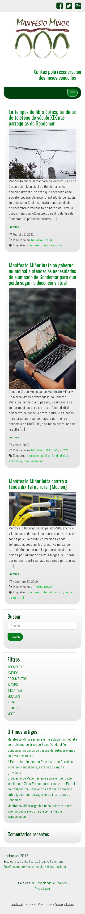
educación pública (39, 456)
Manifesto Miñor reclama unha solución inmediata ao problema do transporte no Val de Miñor (42, 742)
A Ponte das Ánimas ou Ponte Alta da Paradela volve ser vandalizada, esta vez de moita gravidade (40, 767)
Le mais (14, 227)
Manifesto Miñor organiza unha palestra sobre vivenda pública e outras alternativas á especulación (40, 811)
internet (47, 592)
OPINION (13, 707)
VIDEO (12, 713)
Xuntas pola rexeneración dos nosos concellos (57, 74)
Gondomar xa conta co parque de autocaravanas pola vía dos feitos (41, 753)
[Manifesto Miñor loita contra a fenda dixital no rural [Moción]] (42, 509)
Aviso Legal (43, 888)
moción (58, 592)
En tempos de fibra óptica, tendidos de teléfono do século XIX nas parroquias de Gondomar (42, 117)
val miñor (37, 461)
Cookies (61, 882)
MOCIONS (52, 450)
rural (60, 245)
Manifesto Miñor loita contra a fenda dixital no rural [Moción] (38, 484)
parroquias (49, 245)
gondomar (33, 245)
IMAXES (13, 684)
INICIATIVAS (37, 240)
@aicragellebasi (64, 904)
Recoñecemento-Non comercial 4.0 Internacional (35, 867)
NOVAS (50, 240)
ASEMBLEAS (16, 666)
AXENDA (13, 672)
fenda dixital (60, 456)
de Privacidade (41, 882)
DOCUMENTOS (17, 678)
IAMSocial (17, 904)
